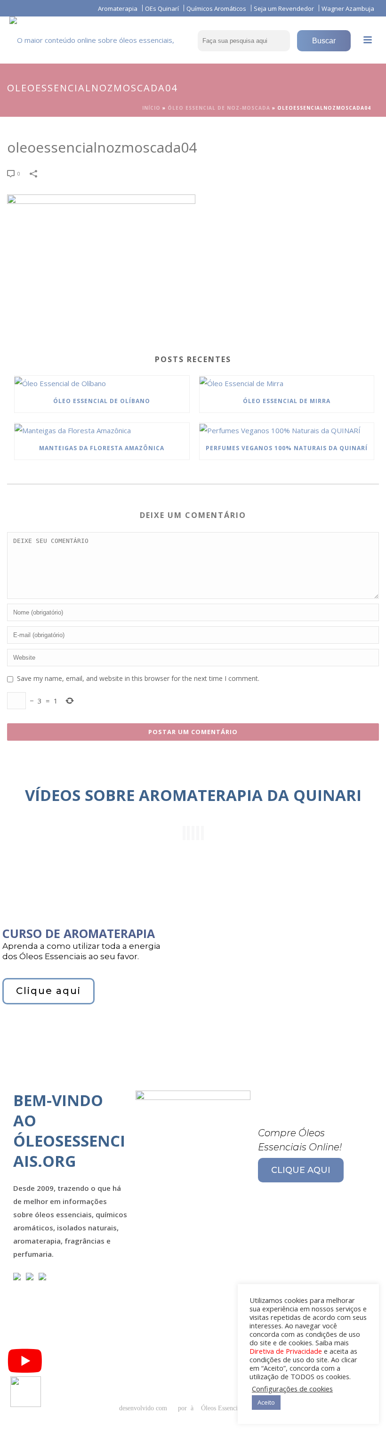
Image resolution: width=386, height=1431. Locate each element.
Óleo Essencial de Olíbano (101, 401)
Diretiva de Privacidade (285, 1351)
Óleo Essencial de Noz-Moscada (219, 108)
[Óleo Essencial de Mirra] (287, 383)
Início (151, 108)
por (184, 1408)
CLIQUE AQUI (300, 1170)
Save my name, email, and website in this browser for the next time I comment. (138, 678)
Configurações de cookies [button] (292, 1388)
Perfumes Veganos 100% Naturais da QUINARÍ (287, 448)
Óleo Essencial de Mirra (286, 401)
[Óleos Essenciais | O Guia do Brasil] (105, 37)
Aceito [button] (266, 1402)
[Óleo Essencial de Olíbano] (102, 383)
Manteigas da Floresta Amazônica (101, 448)
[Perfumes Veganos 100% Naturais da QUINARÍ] (287, 430)
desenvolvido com (144, 1408)
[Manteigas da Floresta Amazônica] (102, 430)
